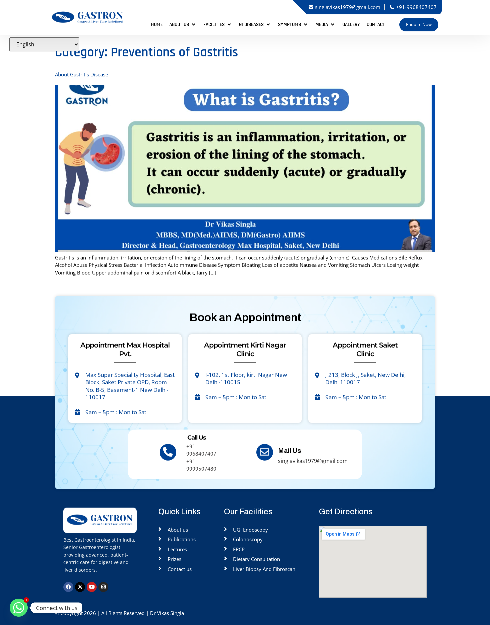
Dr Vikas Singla (167, 613)
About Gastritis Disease (81, 74)
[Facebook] (68, 587)
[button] (183, 24)
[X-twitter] (80, 587)
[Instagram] (103, 587)
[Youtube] (92, 587)
